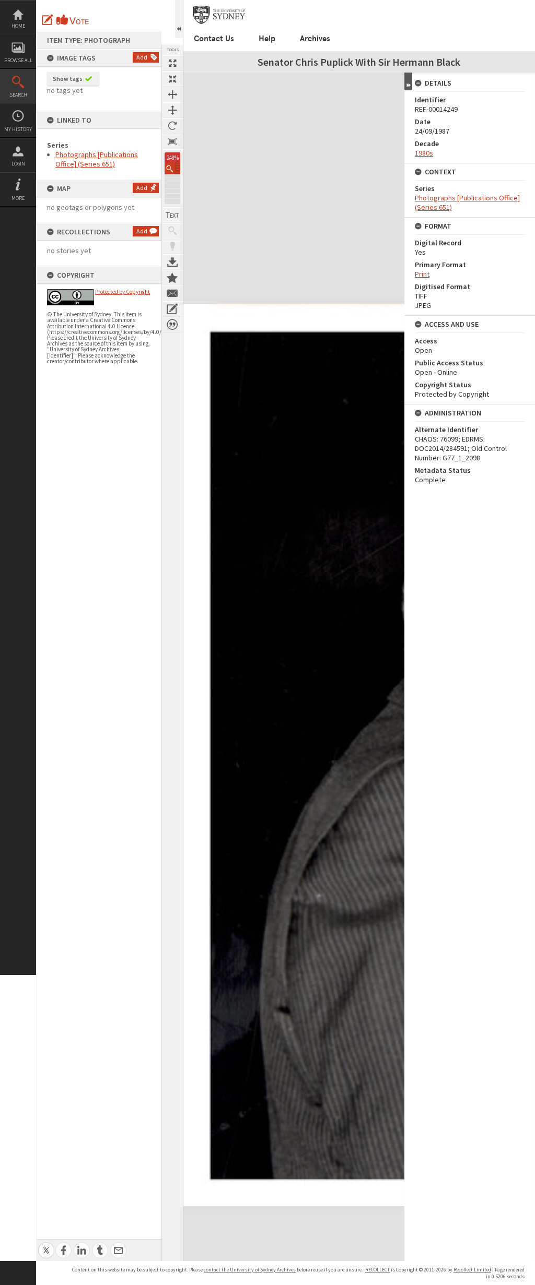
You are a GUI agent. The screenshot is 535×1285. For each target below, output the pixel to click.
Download (172, 262)
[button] (172, 168)
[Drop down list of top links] (528, 5)
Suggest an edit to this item (47, 20)
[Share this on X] (46, 1244)
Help (267, 38)
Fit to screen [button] (172, 79)
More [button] (18, 198)
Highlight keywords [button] (172, 246)
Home (18, 25)
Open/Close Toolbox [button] (179, 19)
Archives (315, 38)
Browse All (18, 60)
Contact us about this (172, 293)
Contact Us (214, 38)
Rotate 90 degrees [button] (172, 126)
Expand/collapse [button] (408, 81)
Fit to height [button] (172, 110)
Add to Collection (172, 277)
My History (18, 129)
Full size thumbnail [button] (172, 63)
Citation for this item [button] (172, 324)
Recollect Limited (472, 1269)
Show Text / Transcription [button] (172, 215)
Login (18, 163)
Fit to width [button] (172, 94)
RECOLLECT (377, 1269)
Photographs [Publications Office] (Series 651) (96, 159)
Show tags (68, 78)
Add (141, 57)
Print (422, 274)
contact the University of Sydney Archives (250, 1269)
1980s (424, 153)
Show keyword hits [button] (172, 231)
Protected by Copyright (122, 291)
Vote (73, 20)
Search (18, 94)
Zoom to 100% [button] (172, 141)
